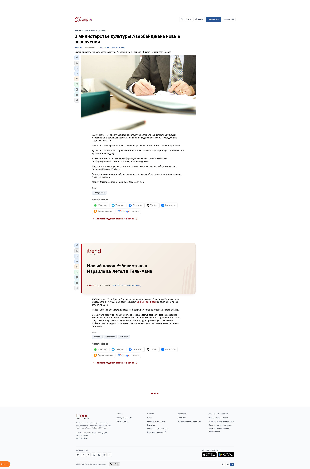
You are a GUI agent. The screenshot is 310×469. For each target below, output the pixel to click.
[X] (88, 455)
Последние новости (124, 418)
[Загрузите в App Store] (209, 454)
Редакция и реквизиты (156, 421)
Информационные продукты (189, 421)
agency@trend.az (81, 438)
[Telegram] (99, 455)
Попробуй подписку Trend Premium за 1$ (116, 218)
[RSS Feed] (110, 455)
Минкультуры (99, 193)
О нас (149, 418)
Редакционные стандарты (157, 429)
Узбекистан (110, 337)
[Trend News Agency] (82, 416)
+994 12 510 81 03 (82, 435)
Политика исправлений (156, 432)
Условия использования (218, 418)
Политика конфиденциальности (221, 421)
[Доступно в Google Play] (226, 454)
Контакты (151, 425)
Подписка (182, 418)
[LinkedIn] (104, 455)
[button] (77, 57)
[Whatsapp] (78, 455)
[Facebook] (83, 455)
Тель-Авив (123, 337)
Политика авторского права (220, 425)
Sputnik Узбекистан (147, 302)
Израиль (97, 337)
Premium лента (122, 421)
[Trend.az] (83, 19)
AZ (228, 464)
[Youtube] (94, 455)
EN (223, 464)
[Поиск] (181, 19)
